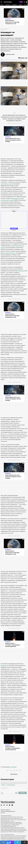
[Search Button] (24, 2)
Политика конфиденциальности (8, 811)
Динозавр (11, 59)
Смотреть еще (14, 228)
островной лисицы (9, 253)
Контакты (3, 812)
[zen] (9, 805)
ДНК (7, 59)
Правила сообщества (5, 810)
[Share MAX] (10, 842)
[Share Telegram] (17, 842)
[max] (12, 805)
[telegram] (6, 805)
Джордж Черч (5, 665)
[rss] (1, 805)
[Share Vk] (3, 842)
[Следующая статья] (14, 797)
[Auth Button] (26, 2)
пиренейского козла (7, 184)
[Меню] (1, 2)
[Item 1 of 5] (14, 96)
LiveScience (13, 767)
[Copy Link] (24, 842)
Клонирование (19, 59)
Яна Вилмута (21, 271)
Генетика (4, 59)
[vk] (4, 805)
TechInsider (8, 2)
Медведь (14, 59)
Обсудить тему (23, 57)
